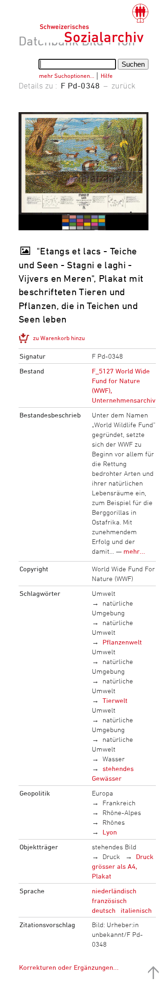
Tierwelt (115, 700)
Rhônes (114, 822)
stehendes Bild (114, 847)
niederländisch (114, 891)
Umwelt (104, 593)
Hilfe (107, 75)
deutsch (104, 910)
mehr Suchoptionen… (66, 75)
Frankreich (119, 803)
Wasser (114, 759)
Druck (111, 856)
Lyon (110, 832)
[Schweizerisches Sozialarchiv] (93, 23)
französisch (109, 900)
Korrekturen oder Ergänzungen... (69, 967)
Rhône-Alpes (122, 812)
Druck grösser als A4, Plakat (123, 866)
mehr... (134, 551)
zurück (123, 85)
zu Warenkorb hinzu (59, 337)
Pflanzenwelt (122, 642)
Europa (102, 793)
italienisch (136, 910)
